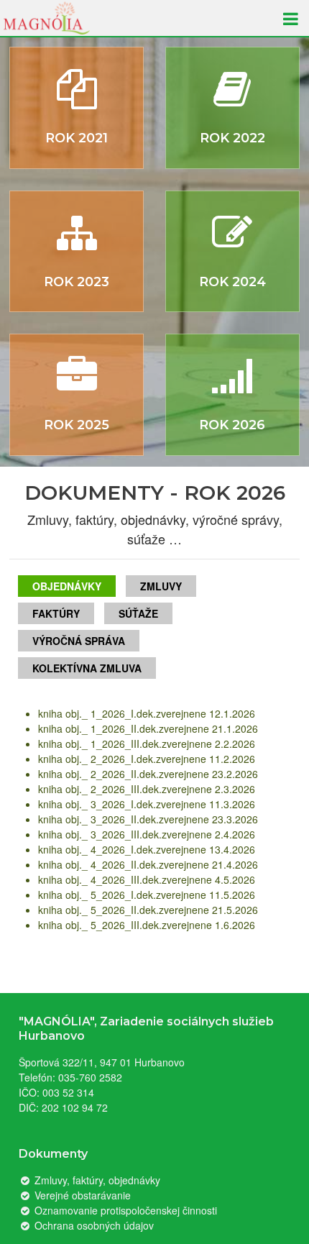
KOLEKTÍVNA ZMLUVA (87, 668)
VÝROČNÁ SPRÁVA (78, 641)
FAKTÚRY (56, 613)
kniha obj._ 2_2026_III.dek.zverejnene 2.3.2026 (146, 789)
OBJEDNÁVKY (66, 586)
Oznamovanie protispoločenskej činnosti (124, 1210)
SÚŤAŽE (138, 613)
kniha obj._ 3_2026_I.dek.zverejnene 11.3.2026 (146, 804)
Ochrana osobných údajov (93, 1225)
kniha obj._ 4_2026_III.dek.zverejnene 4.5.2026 (146, 879)
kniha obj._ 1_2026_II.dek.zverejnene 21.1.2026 (148, 728)
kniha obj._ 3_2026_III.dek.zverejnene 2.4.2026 (146, 834)
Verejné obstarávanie (81, 1195)
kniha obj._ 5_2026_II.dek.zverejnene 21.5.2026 (148, 909)
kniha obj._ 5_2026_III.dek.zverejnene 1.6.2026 (146, 925)
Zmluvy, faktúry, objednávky (96, 1180)
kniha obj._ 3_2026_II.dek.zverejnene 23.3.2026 (148, 819)
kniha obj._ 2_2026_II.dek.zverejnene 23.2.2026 (148, 774)
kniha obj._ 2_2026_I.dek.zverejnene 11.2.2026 (146, 758)
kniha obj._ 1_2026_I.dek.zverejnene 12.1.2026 (146, 713)
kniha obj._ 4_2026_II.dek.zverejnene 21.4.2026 (148, 864)
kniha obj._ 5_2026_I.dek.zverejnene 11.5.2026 (146, 894)
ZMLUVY (161, 586)
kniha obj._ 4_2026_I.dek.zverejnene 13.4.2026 (146, 849)
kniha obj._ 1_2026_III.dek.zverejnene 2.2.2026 (146, 743)
